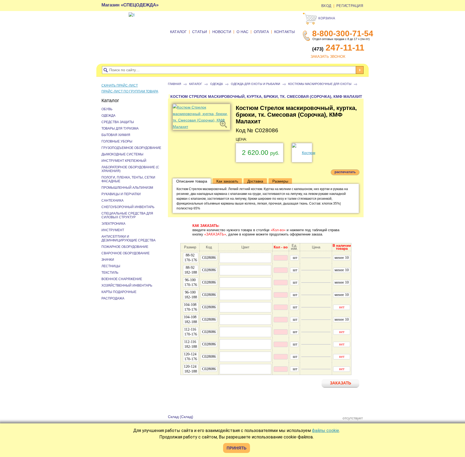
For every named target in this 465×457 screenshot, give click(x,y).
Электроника (113, 224)
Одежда (216, 83)
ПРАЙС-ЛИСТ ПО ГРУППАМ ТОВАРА (129, 91)
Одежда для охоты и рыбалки (255, 83)
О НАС (242, 32)
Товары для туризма (120, 128)
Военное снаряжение (121, 279)
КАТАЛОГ (178, 32)
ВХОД (326, 6)
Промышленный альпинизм (127, 188)
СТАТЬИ (199, 32)
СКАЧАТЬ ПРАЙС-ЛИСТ (119, 85)
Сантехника (112, 200)
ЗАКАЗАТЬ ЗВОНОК (328, 56)
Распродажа (112, 298)
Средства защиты (117, 122)
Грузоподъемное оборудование (131, 148)
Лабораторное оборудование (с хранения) (130, 169)
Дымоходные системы (122, 154)
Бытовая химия (115, 135)
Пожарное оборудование (124, 247)
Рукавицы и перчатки (121, 194)
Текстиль (109, 272)
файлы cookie (325, 430)
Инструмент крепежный (123, 161)
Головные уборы (116, 141)
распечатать (345, 172)
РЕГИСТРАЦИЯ (349, 6)
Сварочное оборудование (125, 253)
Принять (236, 448)
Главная (174, 83)
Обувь (106, 109)
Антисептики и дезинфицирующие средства (128, 238)
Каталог (195, 83)
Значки (107, 260)
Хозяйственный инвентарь (126, 285)
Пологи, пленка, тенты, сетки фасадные (128, 179)
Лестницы (110, 266)
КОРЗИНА (326, 18)
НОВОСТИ (221, 32)
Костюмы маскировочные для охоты (319, 83)
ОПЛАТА (261, 32)
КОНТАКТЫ (284, 32)
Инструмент (112, 230)
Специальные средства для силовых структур (127, 215)
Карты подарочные (118, 292)
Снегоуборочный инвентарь (127, 207)
